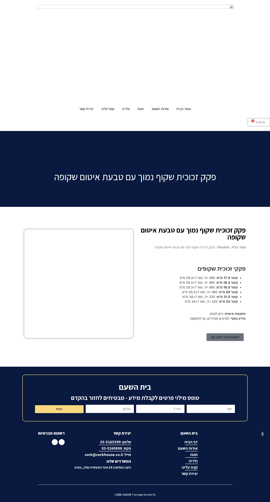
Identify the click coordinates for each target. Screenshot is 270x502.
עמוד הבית (184, 109)
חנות (141, 109)
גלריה (126, 109)
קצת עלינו (107, 109)
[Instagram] (55, 442)
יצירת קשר (86, 109)
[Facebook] (62, 442)
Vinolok (223, 247)
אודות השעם (160, 109)
